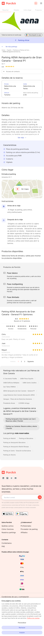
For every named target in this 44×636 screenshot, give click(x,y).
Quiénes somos (7, 526)
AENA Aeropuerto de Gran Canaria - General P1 (12, 51)
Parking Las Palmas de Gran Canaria (22, 50)
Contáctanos (7, 543)
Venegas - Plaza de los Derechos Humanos (17, 399)
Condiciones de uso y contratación (15, 597)
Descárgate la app (35, 35)
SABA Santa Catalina (30, 383)
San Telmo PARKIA (9, 387)
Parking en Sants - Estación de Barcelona (17, 451)
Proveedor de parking (29, 529)
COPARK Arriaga (23, 403)
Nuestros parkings (9, 532)
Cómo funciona (8, 529)
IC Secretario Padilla (10, 378)
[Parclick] (9, 3)
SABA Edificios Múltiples (11, 383)
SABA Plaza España (27, 378)
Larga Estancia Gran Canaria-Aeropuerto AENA (19, 395)
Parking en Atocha (9, 455)
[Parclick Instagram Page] (3, 478)
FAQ (3, 546)
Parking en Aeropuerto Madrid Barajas (16, 446)
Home (3, 50)
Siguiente (30, 361)
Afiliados (24, 532)
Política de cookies (33, 618)
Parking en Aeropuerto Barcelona (14, 442)
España (9, 50)
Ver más (21, 138)
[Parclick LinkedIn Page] (7, 478)
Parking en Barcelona (26, 438)
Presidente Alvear (9, 403)
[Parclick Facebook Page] (11, 478)
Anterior (13, 361)
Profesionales (26, 526)
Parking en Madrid (9, 438)
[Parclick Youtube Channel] (15, 478)
